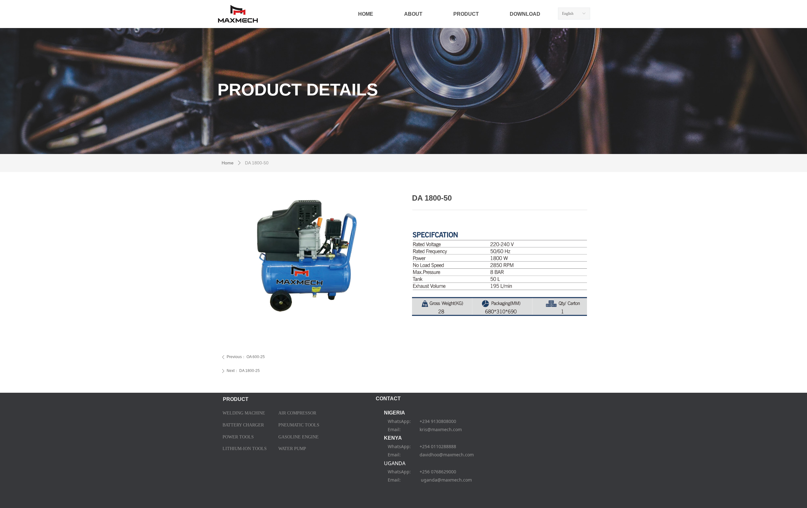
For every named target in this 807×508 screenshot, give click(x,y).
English (567, 13)
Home (228, 162)
